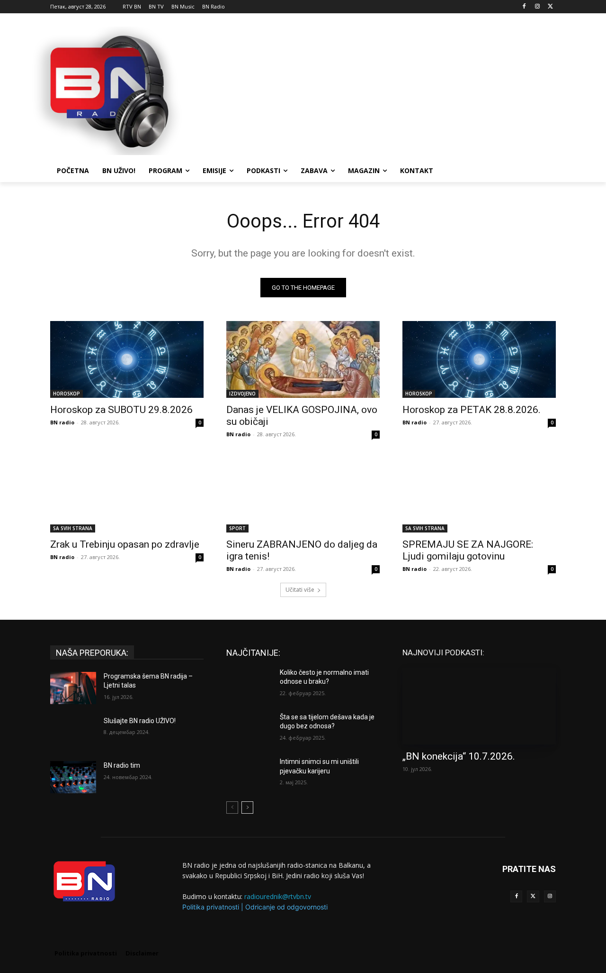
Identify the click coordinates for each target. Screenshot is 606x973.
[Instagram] (537, 6)
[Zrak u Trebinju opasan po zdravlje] (127, 494)
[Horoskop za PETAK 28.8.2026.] (479, 359)
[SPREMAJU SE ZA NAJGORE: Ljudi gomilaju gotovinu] (479, 494)
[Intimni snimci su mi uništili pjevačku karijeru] (249, 773)
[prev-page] (232, 807)
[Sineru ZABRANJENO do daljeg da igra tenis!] (303, 494)
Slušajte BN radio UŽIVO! (140, 721)
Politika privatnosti (210, 907)
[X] (550, 6)
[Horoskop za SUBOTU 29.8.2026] (127, 359)
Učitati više (299, 590)
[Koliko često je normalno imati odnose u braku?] (249, 684)
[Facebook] (524, 6)
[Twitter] (533, 896)
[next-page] (247, 807)
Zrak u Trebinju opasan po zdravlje (124, 544)
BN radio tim (122, 765)
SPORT (237, 528)
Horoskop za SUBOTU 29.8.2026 (121, 409)
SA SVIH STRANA (72, 528)
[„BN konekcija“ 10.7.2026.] (479, 706)
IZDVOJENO (242, 393)
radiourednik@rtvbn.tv (277, 896)
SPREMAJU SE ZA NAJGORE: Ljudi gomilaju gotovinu (467, 550)
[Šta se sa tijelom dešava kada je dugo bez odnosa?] (249, 729)
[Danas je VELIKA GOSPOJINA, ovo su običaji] (303, 359)
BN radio (62, 422)
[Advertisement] (374, 89)
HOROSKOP (66, 393)
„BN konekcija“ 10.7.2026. (458, 756)
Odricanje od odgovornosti (286, 907)
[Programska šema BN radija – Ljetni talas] (73, 688)
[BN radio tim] (73, 777)
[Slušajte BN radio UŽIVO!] (73, 732)
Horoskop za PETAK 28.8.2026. (471, 409)
